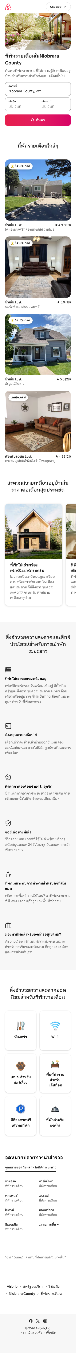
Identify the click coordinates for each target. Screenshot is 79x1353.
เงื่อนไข (51, 1332)
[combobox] (37, 91)
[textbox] (21, 106)
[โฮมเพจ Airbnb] (8, 6)
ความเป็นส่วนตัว (31, 1332)
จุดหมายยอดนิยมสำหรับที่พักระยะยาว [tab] (30, 1167)
